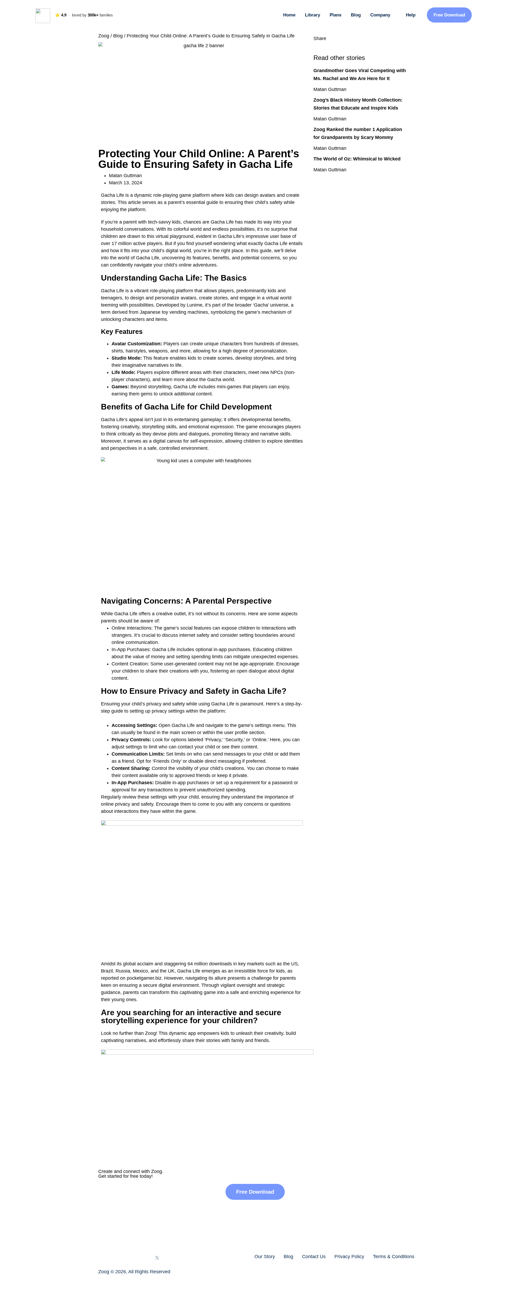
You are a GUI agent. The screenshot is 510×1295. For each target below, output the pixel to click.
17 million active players (137, 243)
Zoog (103, 35)
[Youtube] (129, 1258)
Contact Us (314, 1256)
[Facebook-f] (102, 1258)
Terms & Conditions (393, 1256)
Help (410, 15)
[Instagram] (115, 1258)
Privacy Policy (349, 1256)
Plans (335, 15)
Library (312, 15)
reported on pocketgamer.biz (131, 978)
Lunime (194, 305)
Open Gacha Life (177, 725)
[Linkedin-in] (143, 1258)
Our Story (264, 1256)
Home (289, 15)
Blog (356, 15)
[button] (315, 45)
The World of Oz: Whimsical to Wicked (357, 159)
